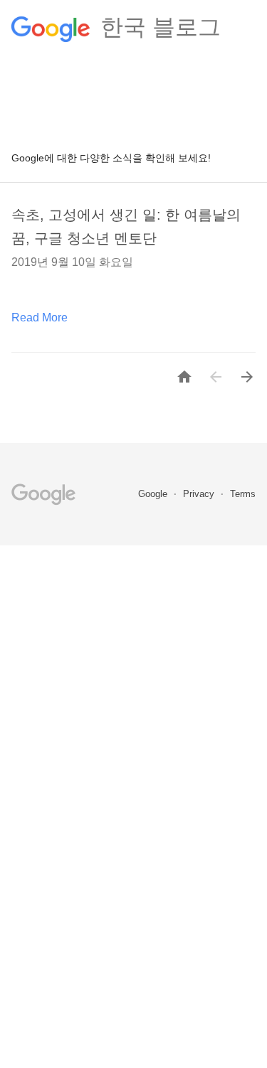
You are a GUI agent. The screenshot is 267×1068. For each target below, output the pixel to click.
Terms (243, 493)
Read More (39, 317)
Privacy (200, 493)
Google (154, 493)
